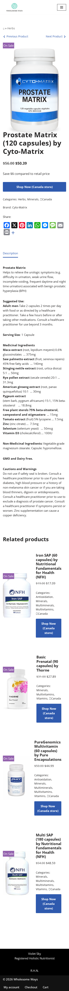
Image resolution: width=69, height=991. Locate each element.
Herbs (11, 28)
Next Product (54, 36)
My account (11, 987)
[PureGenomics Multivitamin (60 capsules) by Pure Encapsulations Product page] (16, 778)
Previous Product (17, 36)
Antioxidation (44, 597)
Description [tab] (10, 253)
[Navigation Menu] (61, 7)
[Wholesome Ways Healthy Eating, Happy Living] (14, 7)
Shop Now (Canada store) (34, 187)
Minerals (33, 199)
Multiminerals (45, 605)
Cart (45, 987)
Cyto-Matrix (19, 207)
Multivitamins (44, 609)
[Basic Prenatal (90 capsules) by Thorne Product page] (17, 689)
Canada (46, 199)
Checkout (31, 987)
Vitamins (42, 698)
